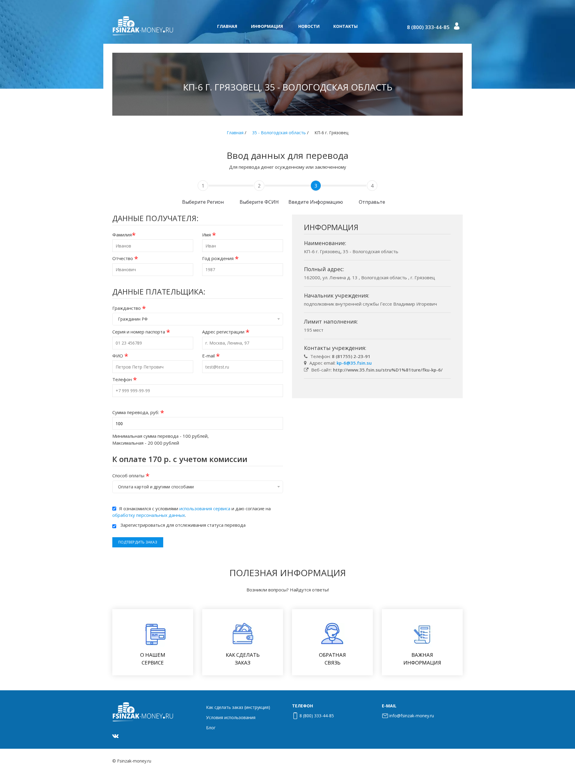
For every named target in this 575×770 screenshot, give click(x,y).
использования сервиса (204, 508)
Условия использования (230, 717)
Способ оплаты (130, 475)
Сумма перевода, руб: (138, 412)
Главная (227, 26)
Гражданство (129, 308)
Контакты (345, 26)
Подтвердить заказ (137, 542)
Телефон (124, 379)
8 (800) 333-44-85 (428, 27)
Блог (211, 727)
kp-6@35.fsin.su (354, 363)
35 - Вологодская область (279, 132)
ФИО (120, 355)
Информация (267, 26)
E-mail (211, 355)
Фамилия (124, 234)
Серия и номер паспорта (141, 331)
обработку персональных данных (148, 515)
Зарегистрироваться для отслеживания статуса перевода (183, 525)
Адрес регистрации (225, 331)
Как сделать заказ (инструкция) (238, 707)
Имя (209, 234)
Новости (309, 26)
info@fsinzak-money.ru (411, 715)
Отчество (125, 258)
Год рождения (220, 258)
